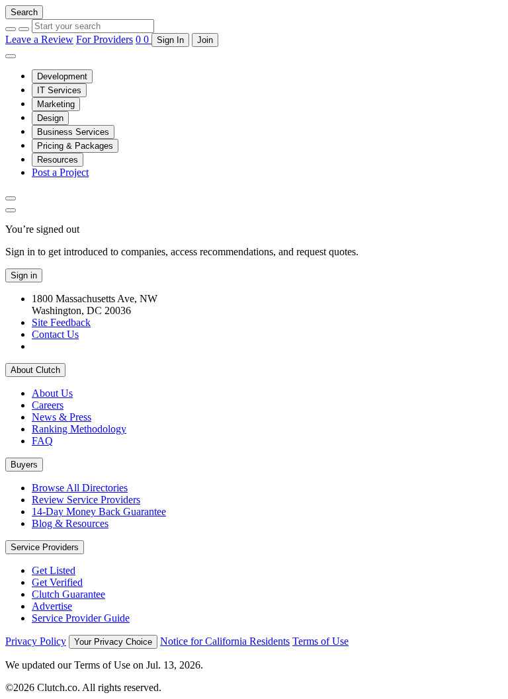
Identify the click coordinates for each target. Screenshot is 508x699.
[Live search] (10, 198)
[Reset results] (24, 29)
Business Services (73, 132)
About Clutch (35, 370)
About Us (52, 393)
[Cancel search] (10, 29)
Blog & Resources (70, 523)
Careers (48, 405)
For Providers (104, 39)
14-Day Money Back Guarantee (99, 511)
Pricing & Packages (75, 146)
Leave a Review (39, 39)
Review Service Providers (86, 499)
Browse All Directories (80, 487)
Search (24, 12)
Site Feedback (61, 322)
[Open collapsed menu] (10, 56)
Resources (57, 160)
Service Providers (45, 547)
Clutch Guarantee (68, 594)
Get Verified (57, 582)
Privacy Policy (35, 641)
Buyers (24, 465)
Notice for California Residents (225, 641)
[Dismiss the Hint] (10, 210)
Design (50, 118)
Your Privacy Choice (113, 642)
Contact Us (55, 334)
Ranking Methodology (79, 428)
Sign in (24, 275)
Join (205, 40)
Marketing (56, 104)
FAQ (42, 440)
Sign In (170, 40)
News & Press (61, 417)
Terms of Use (320, 641)
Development (62, 76)
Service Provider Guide (81, 618)
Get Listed (53, 570)
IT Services (59, 90)
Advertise (52, 606)
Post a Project (60, 172)
